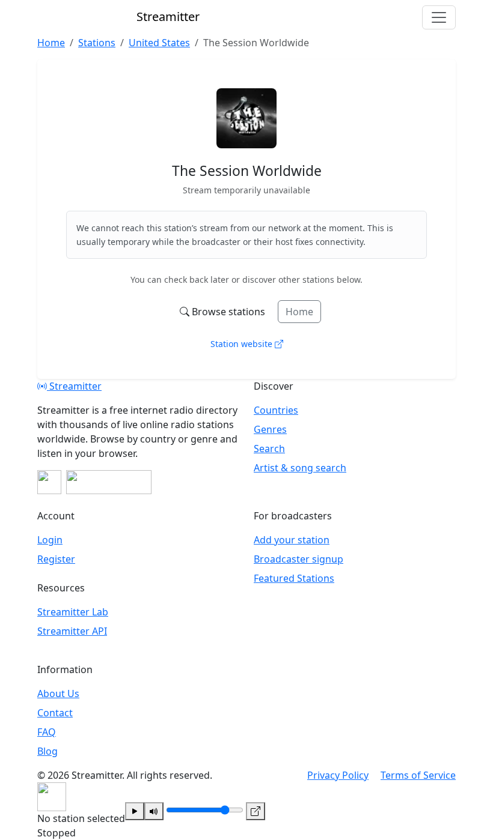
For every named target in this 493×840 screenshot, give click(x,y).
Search (269, 448)
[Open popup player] (255, 811)
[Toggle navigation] (439, 17)
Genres (270, 429)
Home (299, 311)
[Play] (134, 811)
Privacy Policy (338, 775)
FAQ (46, 732)
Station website (242, 343)
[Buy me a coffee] (109, 482)
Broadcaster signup (298, 559)
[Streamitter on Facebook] (49, 482)
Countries (276, 410)
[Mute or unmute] (154, 811)
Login (50, 539)
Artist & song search (300, 467)
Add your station (291, 539)
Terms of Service (418, 775)
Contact (55, 712)
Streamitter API (72, 631)
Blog (47, 751)
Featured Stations (294, 578)
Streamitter (74, 386)
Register (56, 559)
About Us (58, 693)
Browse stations (228, 311)
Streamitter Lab (72, 611)
